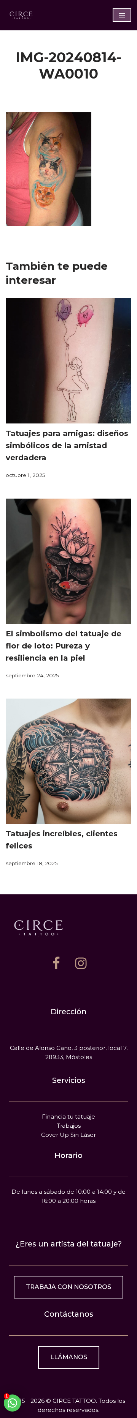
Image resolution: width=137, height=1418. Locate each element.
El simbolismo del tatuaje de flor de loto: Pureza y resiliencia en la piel (63, 646)
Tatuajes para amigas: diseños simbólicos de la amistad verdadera (67, 445)
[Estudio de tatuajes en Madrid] (21, 15)
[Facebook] (56, 963)
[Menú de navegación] (122, 15)
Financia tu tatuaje (68, 1116)
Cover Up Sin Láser (68, 1134)
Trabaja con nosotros (68, 1287)
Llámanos (68, 1357)
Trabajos (69, 1125)
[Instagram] (80, 963)
